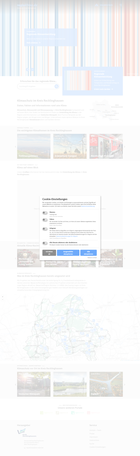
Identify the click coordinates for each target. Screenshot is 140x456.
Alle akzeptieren (88, 253)
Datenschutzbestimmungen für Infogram (67, 236)
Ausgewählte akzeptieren (68, 253)
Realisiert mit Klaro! (92, 257)
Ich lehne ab (49, 253)
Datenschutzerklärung (88, 206)
